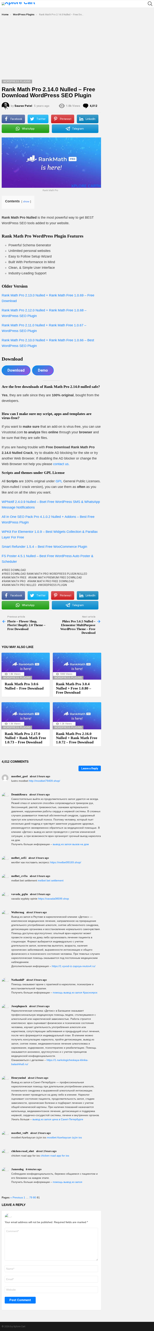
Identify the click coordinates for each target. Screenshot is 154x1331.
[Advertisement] (77, 51)
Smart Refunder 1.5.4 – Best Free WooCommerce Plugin (44, 547)
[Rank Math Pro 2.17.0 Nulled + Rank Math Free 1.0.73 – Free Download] (26, 715)
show (26, 201)
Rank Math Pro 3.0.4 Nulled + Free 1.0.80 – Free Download (73, 688)
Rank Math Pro (15, 581)
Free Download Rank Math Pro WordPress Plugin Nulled (45, 573)
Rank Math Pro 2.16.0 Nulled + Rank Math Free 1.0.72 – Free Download (76, 738)
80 (34, 1197)
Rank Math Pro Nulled (20, 584)
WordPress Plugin (53, 584)
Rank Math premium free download (56, 577)
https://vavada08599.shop (53, 898)
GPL (59, 481)
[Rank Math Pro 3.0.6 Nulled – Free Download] (26, 666)
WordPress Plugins (17, 677)
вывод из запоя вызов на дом (71, 844)
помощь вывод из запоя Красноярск (75, 992)
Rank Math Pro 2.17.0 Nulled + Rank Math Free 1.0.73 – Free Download (25, 738)
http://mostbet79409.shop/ (44, 780)
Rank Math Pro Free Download (51, 581)
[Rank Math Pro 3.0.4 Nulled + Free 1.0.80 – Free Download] (77, 666)
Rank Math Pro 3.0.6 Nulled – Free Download (24, 686)
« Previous (16, 1197)
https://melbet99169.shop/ (65, 862)
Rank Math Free (15, 577)
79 (30, 1197)
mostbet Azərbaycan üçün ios (64, 1137)
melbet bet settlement (50, 880)
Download (16, 370)
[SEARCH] (150, 3)
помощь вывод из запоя (67, 1181)
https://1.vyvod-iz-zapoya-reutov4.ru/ (73, 966)
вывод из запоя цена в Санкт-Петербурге (57, 1119)
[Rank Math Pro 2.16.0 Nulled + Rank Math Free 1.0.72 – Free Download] (77, 715)
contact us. (61, 464)
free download (15, 570)
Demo (43, 370)
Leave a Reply (89, 768)
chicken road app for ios (55, 1155)
